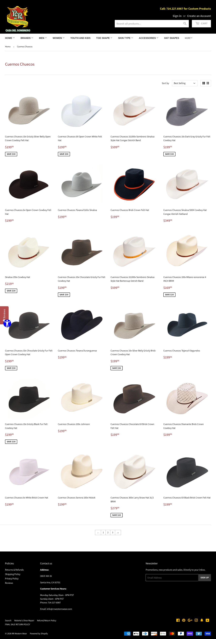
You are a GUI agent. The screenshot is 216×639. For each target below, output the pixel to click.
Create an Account (199, 16)
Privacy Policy (11, 578)
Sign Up (204, 577)
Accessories (147, 38)
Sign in (177, 16)
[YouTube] (207, 620)
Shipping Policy (12, 574)
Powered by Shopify (39, 633)
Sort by (165, 83)
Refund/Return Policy (46, 620)
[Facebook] (178, 620)
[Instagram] (196, 620)
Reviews (9, 582)
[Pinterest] (183, 620)
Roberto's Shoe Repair (24, 620)
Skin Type (124, 38)
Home (9, 38)
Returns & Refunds (14, 569)
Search (8, 620)
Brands (26, 38)
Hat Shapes (171, 38)
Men (42, 38)
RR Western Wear (19, 633)
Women (58, 38)
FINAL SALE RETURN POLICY (17, 624)
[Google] (190, 620)
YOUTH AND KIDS (80, 38)
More (188, 38)
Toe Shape (103, 38)
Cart (204, 23)
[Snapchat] (202, 620)
